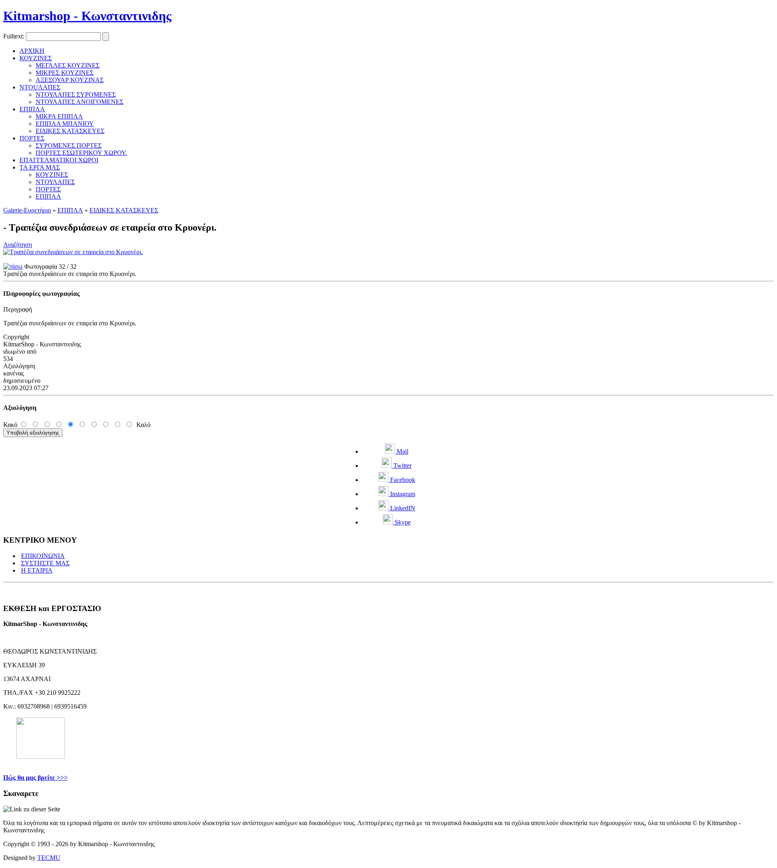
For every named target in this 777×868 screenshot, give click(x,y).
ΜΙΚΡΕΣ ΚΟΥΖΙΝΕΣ (64, 72)
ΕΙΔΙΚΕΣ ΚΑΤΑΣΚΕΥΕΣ (70, 130)
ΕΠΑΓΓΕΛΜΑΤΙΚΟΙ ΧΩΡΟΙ (58, 160)
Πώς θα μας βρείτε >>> (35, 777)
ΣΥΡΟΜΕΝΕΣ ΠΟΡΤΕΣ (69, 145)
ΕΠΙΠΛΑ (32, 109)
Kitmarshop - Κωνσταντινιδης (87, 15)
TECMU (48, 857)
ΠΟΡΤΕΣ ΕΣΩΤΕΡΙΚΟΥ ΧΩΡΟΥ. (81, 152)
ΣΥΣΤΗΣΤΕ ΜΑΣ (45, 563)
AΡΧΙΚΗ (32, 50)
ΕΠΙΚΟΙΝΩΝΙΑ (43, 555)
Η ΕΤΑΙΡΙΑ (37, 570)
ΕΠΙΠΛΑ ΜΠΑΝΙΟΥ (65, 123)
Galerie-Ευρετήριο (27, 210)
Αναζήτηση (17, 244)
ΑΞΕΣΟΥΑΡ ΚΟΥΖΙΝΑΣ (70, 79)
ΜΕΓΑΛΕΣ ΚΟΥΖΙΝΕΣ (68, 65)
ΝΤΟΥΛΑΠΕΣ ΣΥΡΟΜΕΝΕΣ (76, 94)
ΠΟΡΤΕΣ (32, 138)
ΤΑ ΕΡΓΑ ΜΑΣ (39, 167)
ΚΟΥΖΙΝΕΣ (35, 58)
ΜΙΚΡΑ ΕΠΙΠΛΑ (59, 116)
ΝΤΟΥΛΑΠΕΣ (55, 181)
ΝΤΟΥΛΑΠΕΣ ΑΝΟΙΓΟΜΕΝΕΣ (79, 101)
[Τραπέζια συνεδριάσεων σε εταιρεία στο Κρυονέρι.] (73, 251)
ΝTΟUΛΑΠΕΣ (39, 87)
